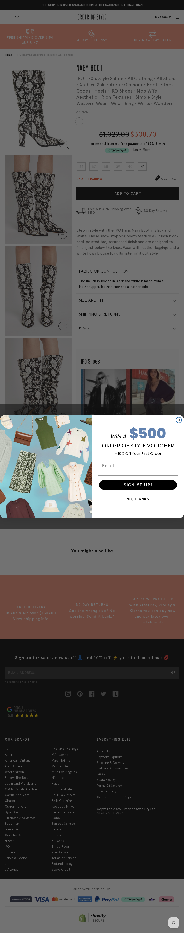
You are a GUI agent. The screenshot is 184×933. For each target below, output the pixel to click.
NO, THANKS (138, 499)
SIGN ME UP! (138, 485)
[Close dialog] (179, 420)
